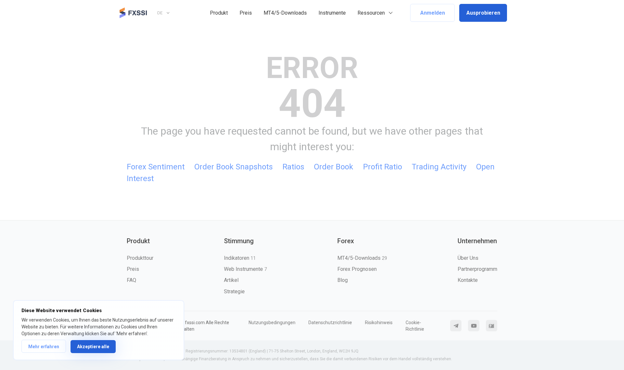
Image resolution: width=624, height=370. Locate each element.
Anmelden (432, 13)
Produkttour (140, 258)
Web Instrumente (245, 269)
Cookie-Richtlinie (415, 326)
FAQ (131, 280)
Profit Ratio (382, 166)
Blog (342, 280)
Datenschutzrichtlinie (330, 322)
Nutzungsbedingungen (272, 322)
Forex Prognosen (357, 269)
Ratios (293, 166)
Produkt (219, 13)
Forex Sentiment (156, 166)
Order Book (333, 166)
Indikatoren (240, 258)
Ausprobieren (483, 13)
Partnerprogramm (477, 269)
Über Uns (468, 258)
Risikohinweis (379, 322)
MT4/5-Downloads (285, 13)
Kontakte (468, 280)
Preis (246, 13)
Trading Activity (439, 166)
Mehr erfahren (43, 346)
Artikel (231, 280)
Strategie (234, 291)
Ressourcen (371, 13)
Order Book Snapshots (233, 166)
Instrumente (332, 13)
